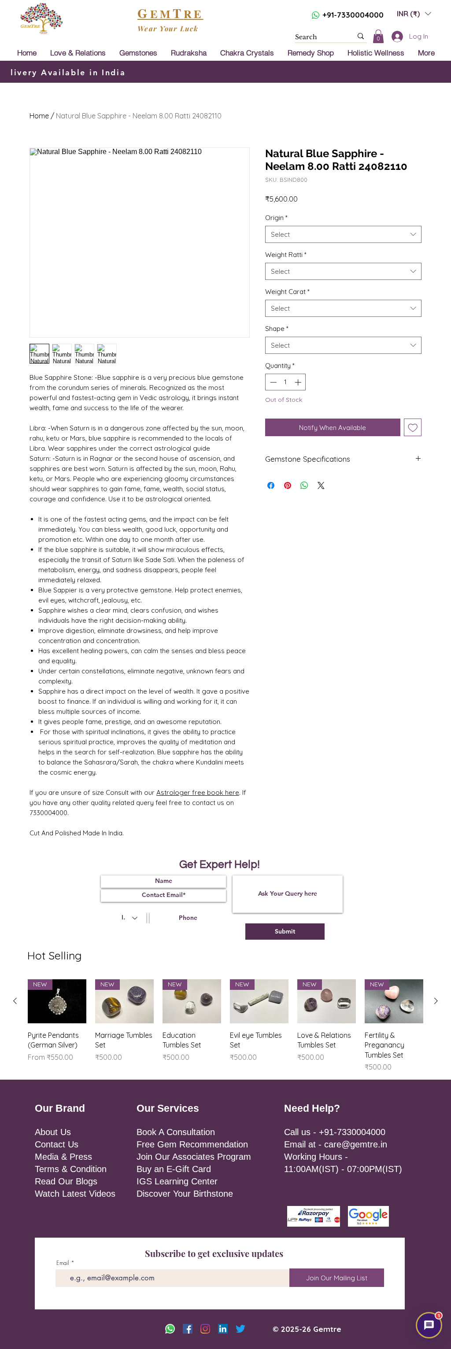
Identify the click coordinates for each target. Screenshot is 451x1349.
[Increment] (299, 382)
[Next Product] (436, 1001)
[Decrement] (272, 382)
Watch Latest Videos (75, 1193)
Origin (276, 217)
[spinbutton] (285, 382)
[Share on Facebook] (271, 485)
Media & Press (63, 1157)
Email (62, 1263)
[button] (414, 13)
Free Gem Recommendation (192, 1144)
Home (39, 115)
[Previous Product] (15, 1001)
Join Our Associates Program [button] (194, 1157)
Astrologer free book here (197, 792)
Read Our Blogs (66, 1181)
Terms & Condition (71, 1169)
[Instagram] (205, 1329)
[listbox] (414, 13)
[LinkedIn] (223, 1329)
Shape (276, 328)
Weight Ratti (286, 254)
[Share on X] (321, 485)
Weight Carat (287, 291)
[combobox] (343, 234)
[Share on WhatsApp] (304, 485)
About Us (53, 1132)
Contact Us (56, 1144)
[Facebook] (187, 1329)
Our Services (168, 1108)
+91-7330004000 (353, 14)
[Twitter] (240, 1329)
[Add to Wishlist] (413, 428)
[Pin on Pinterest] (287, 485)
